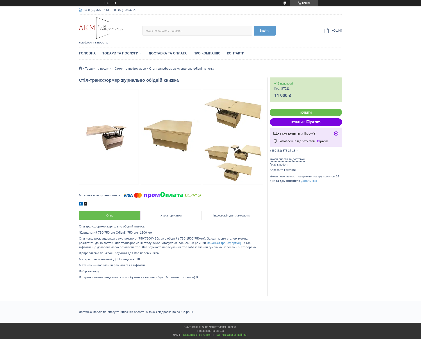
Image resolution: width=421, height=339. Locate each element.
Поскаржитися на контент (196, 334)
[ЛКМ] (110, 28)
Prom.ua (232, 326)
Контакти (235, 53)
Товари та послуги (120, 53)
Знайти (264, 30)
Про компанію (206, 53)
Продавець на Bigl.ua (210, 330)
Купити (306, 112)
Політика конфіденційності (231, 334)
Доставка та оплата (168, 53)
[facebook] (81, 204)
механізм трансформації (224, 243)
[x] (85, 204)
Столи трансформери (130, 68)
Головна (87, 53)
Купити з (298, 122)
